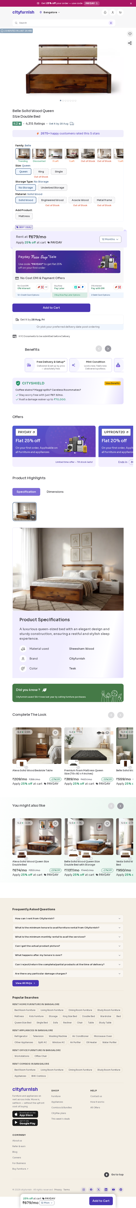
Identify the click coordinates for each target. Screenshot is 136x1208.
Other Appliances (24, 1042)
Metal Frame (104, 200)
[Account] (112, 12)
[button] (63, 22)
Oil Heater (91, 1042)
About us (17, 1140)
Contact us (96, 1096)
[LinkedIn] (106, 1189)
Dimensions (55, 492)
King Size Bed (70, 1016)
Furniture (56, 1096)
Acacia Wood (80, 200)
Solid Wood (26, 200)
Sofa (55, 1022)
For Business (19, 1163)
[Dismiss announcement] (131, 3)
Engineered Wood (52, 200)
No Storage (26, 187)
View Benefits (113, 383)
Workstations (22, 1056)
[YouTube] (113, 1189)
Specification (26, 492)
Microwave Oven (103, 1036)
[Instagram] (83, 1189)
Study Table (105, 1022)
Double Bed (88, 1016)
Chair (80, 1022)
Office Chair (41, 1056)
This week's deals (60, 1118)
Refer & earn (19, 1146)
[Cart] (120, 12)
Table (91, 1022)
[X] (98, 1189)
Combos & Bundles (61, 1107)
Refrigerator (21, 1036)
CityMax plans (58, 1113)
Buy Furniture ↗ (20, 1168)
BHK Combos (39, 1076)
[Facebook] (91, 1189)
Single (59, 171)
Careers (16, 1157)
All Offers (95, 1107)
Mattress (24, 216)
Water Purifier (109, 1042)
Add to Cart (100, 1201)
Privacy (58, 1189)
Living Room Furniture (52, 1010)
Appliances (20, 1076)
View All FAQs (24, 983)
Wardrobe (105, 1016)
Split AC (42, 1042)
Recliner (67, 1022)
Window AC (58, 1042)
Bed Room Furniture (25, 1010)
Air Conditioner (80, 1036)
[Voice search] (111, 23)
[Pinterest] (121, 1189)
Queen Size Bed (23, 1022)
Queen (23, 171)
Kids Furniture (36, 1016)
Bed (119, 1016)
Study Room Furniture (108, 1010)
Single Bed (42, 1022)
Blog (14, 1152)
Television (38, 1036)
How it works (97, 1102)
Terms (66, 1189)
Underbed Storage (52, 187)
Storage (53, 1016)
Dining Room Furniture (80, 1010)
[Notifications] (105, 12)
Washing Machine (58, 1036)
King (41, 171)
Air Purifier (75, 1042)
